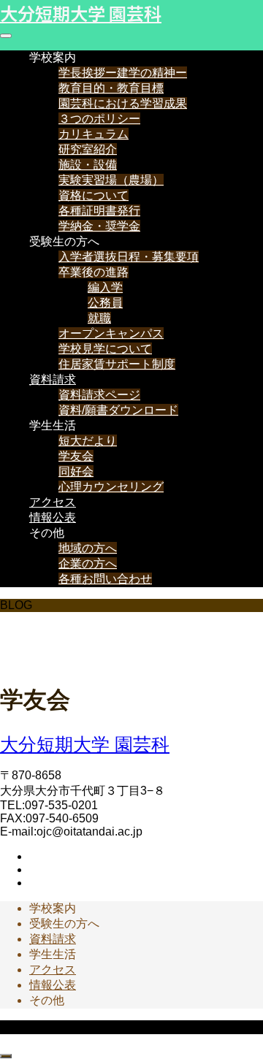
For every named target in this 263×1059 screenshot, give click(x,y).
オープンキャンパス (111, 333)
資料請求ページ (99, 395)
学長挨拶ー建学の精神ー (122, 72)
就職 (99, 318)
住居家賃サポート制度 (116, 364)
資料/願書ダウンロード (118, 410)
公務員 (105, 303)
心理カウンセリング (111, 487)
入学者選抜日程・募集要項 (128, 257)
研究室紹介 (87, 149)
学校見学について (105, 349)
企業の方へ (87, 563)
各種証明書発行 (99, 210)
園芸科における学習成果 (122, 103)
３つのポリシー (99, 118)
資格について (93, 195)
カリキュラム (93, 134)
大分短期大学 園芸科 (80, 13)
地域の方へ (87, 548)
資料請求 (52, 379)
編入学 (105, 287)
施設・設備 (87, 164)
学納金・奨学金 (99, 226)
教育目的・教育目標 (111, 88)
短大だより (87, 441)
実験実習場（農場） (111, 180)
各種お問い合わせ (105, 579)
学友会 (76, 456)
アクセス (52, 502)
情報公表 (52, 517)
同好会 (76, 471)
